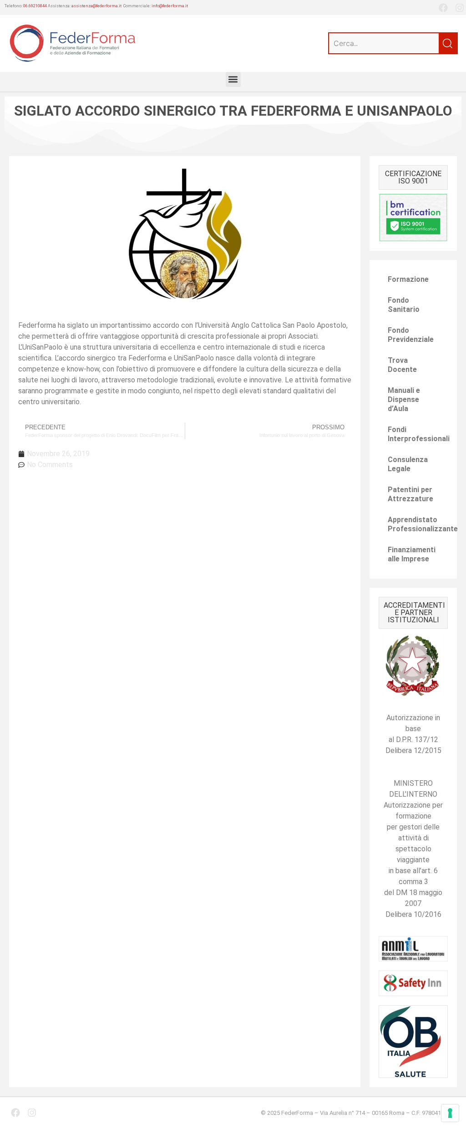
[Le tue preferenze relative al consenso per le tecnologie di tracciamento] (450, 1113)
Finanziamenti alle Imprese (412, 554)
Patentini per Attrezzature (410, 494)
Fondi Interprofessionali (418, 434)
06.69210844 (35, 6)
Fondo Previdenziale (411, 335)
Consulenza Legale (408, 464)
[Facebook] (443, 7)
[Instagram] (459, 7)
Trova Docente (402, 365)
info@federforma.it (170, 6)
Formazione (408, 279)
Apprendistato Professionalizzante (418, 524)
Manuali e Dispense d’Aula (404, 399)
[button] (233, 79)
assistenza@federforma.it (96, 6)
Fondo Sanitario (404, 305)
